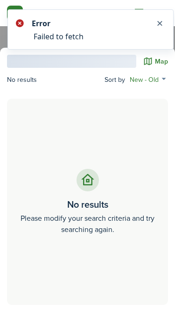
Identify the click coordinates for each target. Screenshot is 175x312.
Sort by (115, 80)
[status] (87, 29)
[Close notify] (159, 23)
